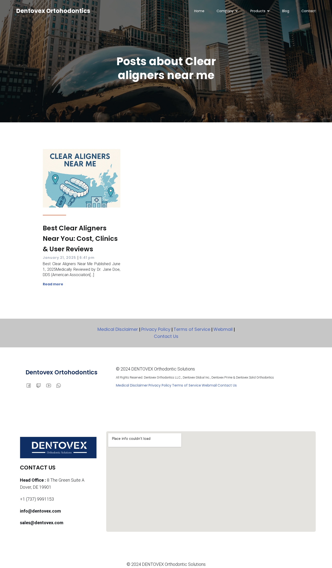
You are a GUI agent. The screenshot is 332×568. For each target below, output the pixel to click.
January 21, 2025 (59, 257)
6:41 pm (87, 257)
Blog (285, 11)
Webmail (223, 329)
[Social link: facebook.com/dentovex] (30, 385)
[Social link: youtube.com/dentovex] (50, 385)
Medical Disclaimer (117, 329)
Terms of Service (192, 329)
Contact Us (166, 336)
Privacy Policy (155, 329)
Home (199, 11)
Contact (308, 11)
